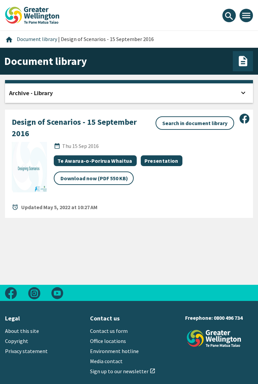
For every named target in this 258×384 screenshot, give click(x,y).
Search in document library (194, 123)
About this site (22, 331)
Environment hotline (114, 351)
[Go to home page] (32, 14)
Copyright (16, 341)
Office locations (108, 341)
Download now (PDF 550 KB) (94, 178)
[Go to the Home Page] (214, 338)
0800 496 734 (228, 317)
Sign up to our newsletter (123, 371)
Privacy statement (26, 351)
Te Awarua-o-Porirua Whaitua (94, 160)
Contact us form (109, 331)
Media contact (106, 361)
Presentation (161, 160)
